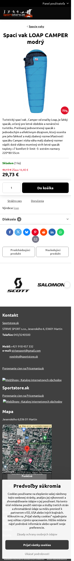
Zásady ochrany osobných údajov (37, 534)
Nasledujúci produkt (53, 251)
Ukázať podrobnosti (37, 553)
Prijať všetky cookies (37, 545)
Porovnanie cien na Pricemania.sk (23, 368)
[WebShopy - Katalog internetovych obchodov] (32, 380)
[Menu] (66, 13)
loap (16, 208)
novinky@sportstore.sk (23, 356)
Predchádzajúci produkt (20, 251)
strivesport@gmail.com (26, 350)
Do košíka (45, 187)
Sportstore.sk (10, 323)
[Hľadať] (47, 13)
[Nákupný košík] (57, 13)
